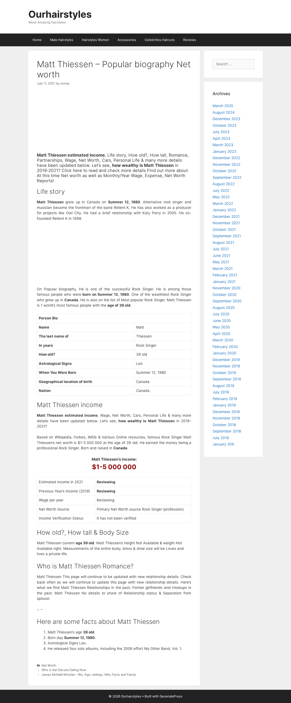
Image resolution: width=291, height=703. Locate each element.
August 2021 (223, 242)
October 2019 (224, 373)
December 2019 (226, 360)
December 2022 (226, 158)
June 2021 (221, 255)
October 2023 (224, 125)
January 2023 (224, 151)
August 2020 (224, 308)
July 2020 (221, 314)
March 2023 (223, 145)
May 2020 (221, 327)
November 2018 (226, 418)
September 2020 (227, 301)
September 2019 (227, 379)
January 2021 (224, 281)
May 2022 (221, 197)
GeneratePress (171, 696)
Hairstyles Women (95, 40)
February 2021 (225, 275)
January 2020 (224, 353)
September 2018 (227, 431)
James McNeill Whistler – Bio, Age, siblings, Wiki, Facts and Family (89, 674)
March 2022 (223, 203)
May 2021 (221, 262)
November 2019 (226, 366)
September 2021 (227, 236)
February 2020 (225, 347)
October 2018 (224, 425)
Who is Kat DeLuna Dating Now (64, 670)
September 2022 (227, 177)
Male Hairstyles (61, 40)
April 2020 (221, 334)
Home (37, 40)
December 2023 (226, 119)
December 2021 (226, 216)
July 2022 (221, 190)
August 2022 (224, 184)
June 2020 (222, 321)
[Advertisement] (114, 123)
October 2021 (224, 229)
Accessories (127, 40)
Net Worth (49, 665)
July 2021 (221, 249)
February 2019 (225, 399)
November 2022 (226, 164)
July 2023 (221, 132)
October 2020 (224, 295)
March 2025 (223, 106)
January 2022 (224, 210)
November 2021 (226, 223)
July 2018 (221, 438)
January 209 (223, 444)
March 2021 (223, 268)
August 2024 (224, 112)
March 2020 (223, 340)
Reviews (189, 40)
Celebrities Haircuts (160, 40)
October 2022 (224, 171)
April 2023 (221, 138)
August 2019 (223, 386)
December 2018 (226, 412)
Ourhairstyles (60, 14)
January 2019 (224, 405)
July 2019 (221, 392)
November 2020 (227, 288)
